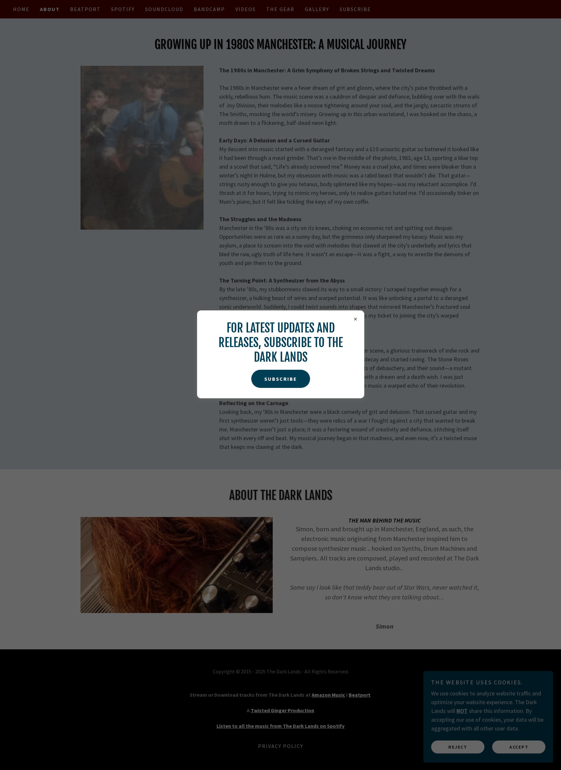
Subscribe (280, 379)
